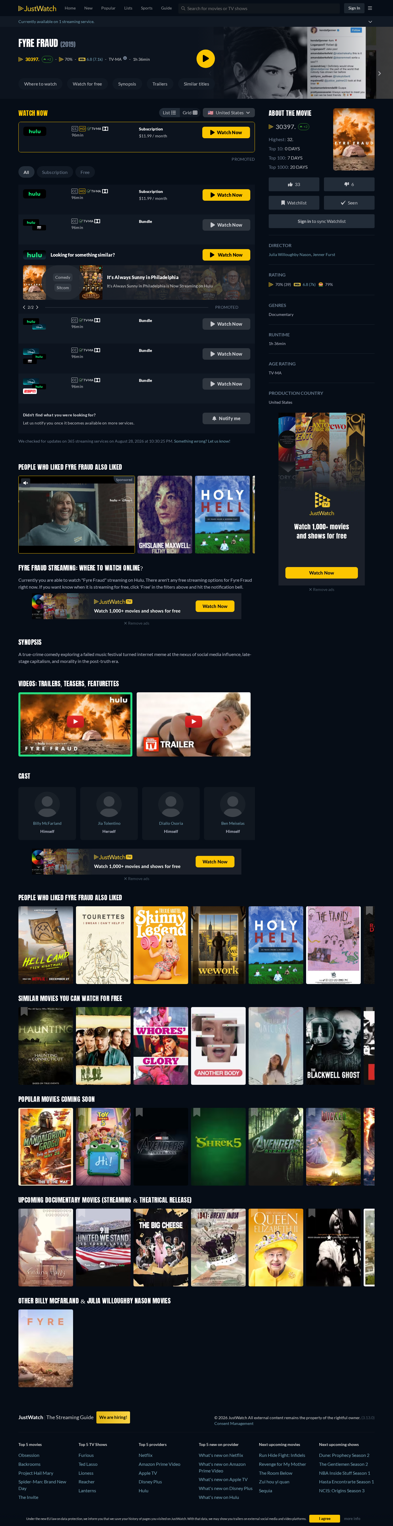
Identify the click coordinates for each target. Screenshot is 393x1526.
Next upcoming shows (339, 1444)
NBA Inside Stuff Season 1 (344, 1473)
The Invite (28, 1497)
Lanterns (87, 1490)
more (81, 541)
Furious (86, 1455)
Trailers (160, 83)
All (26, 172)
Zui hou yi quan (274, 1481)
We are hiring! (113, 1417)
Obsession (28, 1455)
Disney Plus (150, 1481)
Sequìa (265, 1490)
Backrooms (29, 1464)
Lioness (86, 1473)
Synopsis (127, 83)
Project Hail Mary (35, 1473)
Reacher (87, 1481)
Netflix (145, 1455)
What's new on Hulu (219, 1497)
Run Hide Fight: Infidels (282, 1455)
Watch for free (87, 83)
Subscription (55, 172)
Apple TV (148, 1473)
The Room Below (275, 1473)
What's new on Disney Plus (226, 1488)
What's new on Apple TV (223, 1479)
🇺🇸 (226, 112)
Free (85, 172)
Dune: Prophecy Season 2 (344, 1455)
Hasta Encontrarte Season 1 (346, 1481)
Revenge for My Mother (282, 1464)
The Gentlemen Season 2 (343, 1464)
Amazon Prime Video (159, 1464)
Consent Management (233, 1423)
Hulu (143, 1490)
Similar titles (196, 83)
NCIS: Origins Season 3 (342, 1490)
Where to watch (40, 83)
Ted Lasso (88, 1464)
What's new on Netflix (221, 1455)
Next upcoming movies (279, 1444)
